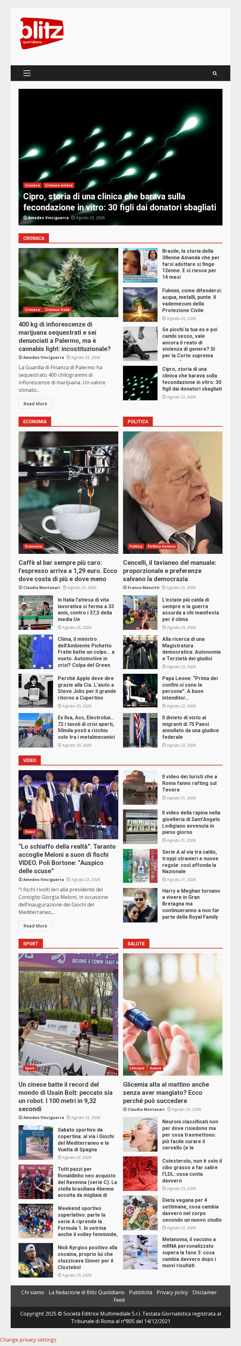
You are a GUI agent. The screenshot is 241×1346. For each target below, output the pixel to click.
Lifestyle (137, 1068)
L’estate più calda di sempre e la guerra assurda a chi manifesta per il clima (140, 612)
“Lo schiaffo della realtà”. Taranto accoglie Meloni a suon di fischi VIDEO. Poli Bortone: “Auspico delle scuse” (68, 804)
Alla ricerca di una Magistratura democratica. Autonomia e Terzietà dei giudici (140, 652)
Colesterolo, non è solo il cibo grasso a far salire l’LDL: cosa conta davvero (140, 1173)
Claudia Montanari (41, 587)
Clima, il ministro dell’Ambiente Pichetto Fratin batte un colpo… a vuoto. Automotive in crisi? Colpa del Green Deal (36, 652)
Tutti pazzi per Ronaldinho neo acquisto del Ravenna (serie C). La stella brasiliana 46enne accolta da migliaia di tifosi (36, 1182)
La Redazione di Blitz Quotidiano (87, 1292)
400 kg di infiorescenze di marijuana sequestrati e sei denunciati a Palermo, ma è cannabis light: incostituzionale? (68, 282)
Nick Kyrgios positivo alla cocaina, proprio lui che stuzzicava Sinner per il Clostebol (36, 1260)
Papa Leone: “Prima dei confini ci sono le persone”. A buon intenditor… (140, 691)
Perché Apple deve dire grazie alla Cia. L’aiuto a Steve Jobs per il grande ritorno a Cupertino (36, 691)
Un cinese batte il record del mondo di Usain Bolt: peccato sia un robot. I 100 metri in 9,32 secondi (68, 1014)
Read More (35, 404)
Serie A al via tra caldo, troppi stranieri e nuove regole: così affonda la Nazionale (140, 866)
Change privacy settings (28, 1339)
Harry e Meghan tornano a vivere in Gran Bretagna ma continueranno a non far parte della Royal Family (140, 905)
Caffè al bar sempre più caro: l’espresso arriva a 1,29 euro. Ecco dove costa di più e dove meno (68, 492)
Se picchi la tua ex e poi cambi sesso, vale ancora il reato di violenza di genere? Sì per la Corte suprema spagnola (140, 344)
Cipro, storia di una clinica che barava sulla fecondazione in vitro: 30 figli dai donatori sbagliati (120, 157)
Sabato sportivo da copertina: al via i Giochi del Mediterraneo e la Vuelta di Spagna (36, 1142)
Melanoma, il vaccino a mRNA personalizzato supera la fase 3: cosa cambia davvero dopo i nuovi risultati (140, 1252)
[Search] (215, 73)
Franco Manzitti (143, 587)
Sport (30, 1068)
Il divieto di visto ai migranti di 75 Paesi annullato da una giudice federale (140, 730)
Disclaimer (204, 1292)
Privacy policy (172, 1292)
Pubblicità (140, 1292)
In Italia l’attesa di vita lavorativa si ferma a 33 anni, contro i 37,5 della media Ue (36, 612)
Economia (33, 546)
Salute (155, 1068)
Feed (119, 1299)
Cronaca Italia (57, 309)
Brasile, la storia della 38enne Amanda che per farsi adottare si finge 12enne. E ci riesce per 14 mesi (140, 265)
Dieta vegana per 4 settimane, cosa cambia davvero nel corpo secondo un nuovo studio (140, 1213)
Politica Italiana (161, 546)
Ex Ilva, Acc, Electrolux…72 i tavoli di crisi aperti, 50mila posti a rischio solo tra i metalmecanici (36, 730)
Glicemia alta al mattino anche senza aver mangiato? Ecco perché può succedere (173, 1014)
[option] (120, 157)
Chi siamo (32, 1292)
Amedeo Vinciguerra (48, 217)
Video (30, 832)
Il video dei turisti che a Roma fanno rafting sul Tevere (140, 787)
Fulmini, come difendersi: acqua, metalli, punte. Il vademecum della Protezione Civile (140, 304)
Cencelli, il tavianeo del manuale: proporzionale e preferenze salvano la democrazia (173, 492)
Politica (136, 546)
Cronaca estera (58, 185)
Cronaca (32, 185)
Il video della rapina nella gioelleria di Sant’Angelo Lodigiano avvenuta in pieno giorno (140, 826)
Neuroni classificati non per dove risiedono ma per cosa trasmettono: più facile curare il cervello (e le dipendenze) (140, 1134)
